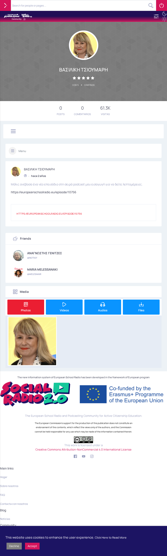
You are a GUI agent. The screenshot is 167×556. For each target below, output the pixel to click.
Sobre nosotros (9, 486)
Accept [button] (32, 546)
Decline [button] (14, 546)
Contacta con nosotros (14, 504)
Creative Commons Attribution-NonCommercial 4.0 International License (83, 449)
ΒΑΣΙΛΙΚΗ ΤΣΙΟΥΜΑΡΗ (39, 169)
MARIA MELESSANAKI (42, 269)
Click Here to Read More (111, 537)
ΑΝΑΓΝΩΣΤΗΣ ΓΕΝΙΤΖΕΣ (44, 253)
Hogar (3, 477)
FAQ (2, 495)
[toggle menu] (13, 131)
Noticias (5, 519)
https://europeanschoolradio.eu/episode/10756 (43, 192)
